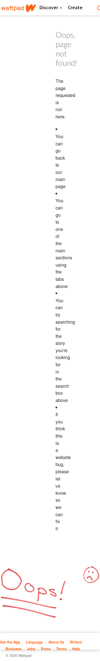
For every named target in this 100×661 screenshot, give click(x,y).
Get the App (10, 642)
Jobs (31, 648)
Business (13, 648)
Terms (61, 648)
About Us (56, 642)
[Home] (18, 8)
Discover (49, 7)
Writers (76, 642)
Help (76, 648)
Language (34, 642)
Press (46, 648)
